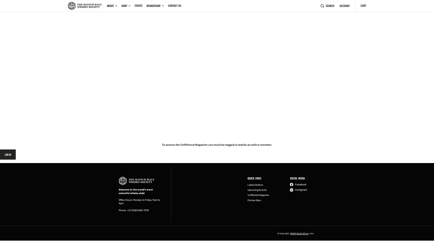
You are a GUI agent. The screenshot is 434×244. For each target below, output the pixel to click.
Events (138, 6)
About (110, 6)
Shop (124, 6)
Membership (153, 6)
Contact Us (174, 6)
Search (330, 6)
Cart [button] (363, 6)
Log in (8, 154)
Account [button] (345, 6)
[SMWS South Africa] (85, 6)
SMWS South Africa (299, 233)
